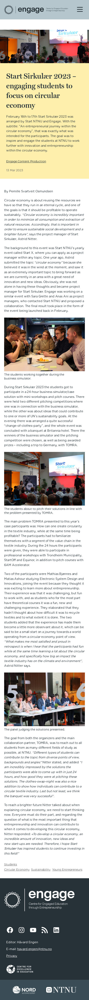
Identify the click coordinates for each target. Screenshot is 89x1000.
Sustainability (41, 869)
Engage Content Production (26, 161)
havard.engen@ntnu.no (34, 949)
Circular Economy (16, 869)
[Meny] (80, 9)
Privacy (11, 956)
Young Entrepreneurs (67, 869)
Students (10, 864)
